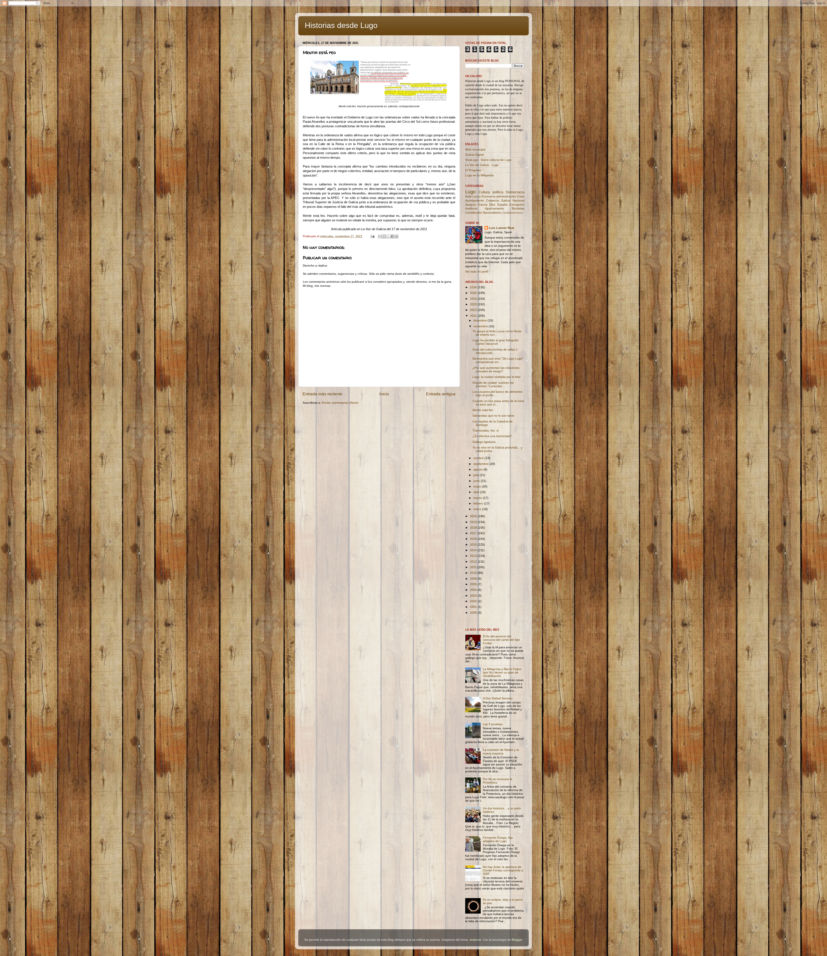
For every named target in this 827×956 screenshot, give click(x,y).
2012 (474, 561)
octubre (479, 458)
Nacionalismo (492, 212)
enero (477, 509)
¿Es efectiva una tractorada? (492, 436)
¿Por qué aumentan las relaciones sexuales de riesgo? (496, 369)
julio (476, 475)
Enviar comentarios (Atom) (340, 402)
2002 (474, 601)
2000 (474, 612)
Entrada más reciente (322, 394)
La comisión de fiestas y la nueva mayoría (501, 751)
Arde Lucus (473, 196)
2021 (474, 315)
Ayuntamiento (474, 200)
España (502, 204)
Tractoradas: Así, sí (486, 430)
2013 (474, 555)
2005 (474, 584)
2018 (474, 527)
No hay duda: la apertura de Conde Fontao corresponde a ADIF (503, 870)
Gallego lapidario (484, 442)
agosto (478, 469)
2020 (474, 516)
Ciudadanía (509, 212)
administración (506, 196)
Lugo (470, 191)
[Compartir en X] (388, 236)
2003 (474, 595)
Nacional (518, 200)
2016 (474, 538)
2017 (474, 533)
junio (477, 481)
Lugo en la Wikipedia (479, 175)
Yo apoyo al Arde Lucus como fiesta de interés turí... (497, 333)
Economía (488, 196)
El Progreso (473, 170)
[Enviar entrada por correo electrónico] (372, 236)
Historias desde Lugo (341, 25)
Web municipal (475, 149)
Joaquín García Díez (480, 204)
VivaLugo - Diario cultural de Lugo (488, 159)
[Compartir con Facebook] (392, 236)
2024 (474, 298)
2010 (474, 572)
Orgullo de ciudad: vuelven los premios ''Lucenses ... (493, 384)
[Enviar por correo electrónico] (380, 236)
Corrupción (516, 204)
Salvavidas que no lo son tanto (493, 415)
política (497, 192)
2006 (474, 578)
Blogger (517, 939)
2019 (474, 522)
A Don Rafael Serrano (498, 698)
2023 (474, 304)
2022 (474, 310)
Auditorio (471, 208)
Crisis (520, 196)
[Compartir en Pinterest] (396, 236)
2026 (474, 287)
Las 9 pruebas (492, 724)
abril (476, 492)
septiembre (481, 464)
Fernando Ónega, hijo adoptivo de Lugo (498, 839)
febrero (478, 503)
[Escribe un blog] (384, 236)
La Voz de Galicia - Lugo (482, 165)
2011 (473, 567)
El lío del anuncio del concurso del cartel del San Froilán (501, 640)
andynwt (475, 939)
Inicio (384, 394)
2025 (474, 293)
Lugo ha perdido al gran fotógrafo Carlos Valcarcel (495, 342)
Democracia (515, 192)
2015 (474, 544)
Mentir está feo (483, 410)
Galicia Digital (474, 154)
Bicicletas (518, 208)
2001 (474, 606)
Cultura (484, 192)
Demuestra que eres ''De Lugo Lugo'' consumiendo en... (498, 360)
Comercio (492, 200)
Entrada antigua (440, 394)
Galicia (505, 200)
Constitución (473, 212)
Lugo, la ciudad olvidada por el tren (497, 377)
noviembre (481, 326)
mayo (477, 486)
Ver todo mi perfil (476, 271)
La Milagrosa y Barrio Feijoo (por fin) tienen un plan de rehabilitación (502, 672)
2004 (474, 589)
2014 (474, 550)
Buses (519, 212)
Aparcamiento (494, 208)
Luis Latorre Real (501, 228)
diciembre (480, 320)
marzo (478, 498)
